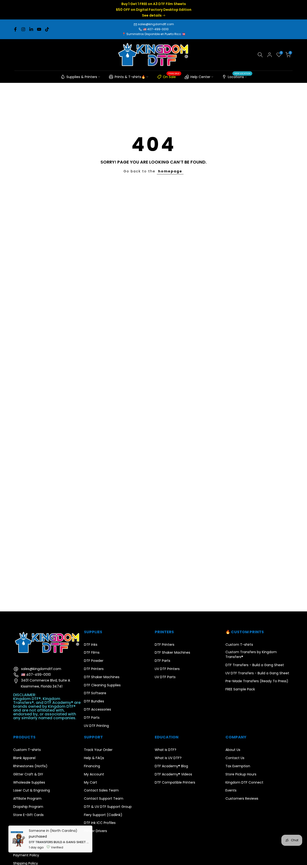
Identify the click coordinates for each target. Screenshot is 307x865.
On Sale (171, 76)
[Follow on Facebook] (15, 29)
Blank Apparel (24, 758)
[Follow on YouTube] (39, 29)
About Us (232, 750)
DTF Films (92, 652)
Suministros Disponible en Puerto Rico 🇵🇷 (155, 34)
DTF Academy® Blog (171, 766)
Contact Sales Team (101, 790)
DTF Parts (92, 717)
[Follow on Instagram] (23, 29)
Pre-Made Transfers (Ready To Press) (256, 681)
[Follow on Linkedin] (31, 29)
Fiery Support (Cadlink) (103, 815)
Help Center (200, 76)
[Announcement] (154, 9)
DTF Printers (94, 669)
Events (230, 790)
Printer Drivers (95, 831)
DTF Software (95, 693)
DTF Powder (93, 660)
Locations (239, 76)
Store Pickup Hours (240, 774)
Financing (92, 766)
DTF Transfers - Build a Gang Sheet (254, 665)
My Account (94, 774)
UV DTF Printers (167, 669)
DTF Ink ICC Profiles (100, 823)
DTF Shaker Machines (101, 677)
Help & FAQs (94, 758)
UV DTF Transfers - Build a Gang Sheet (257, 673)
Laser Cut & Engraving (31, 790)
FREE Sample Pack (240, 689)
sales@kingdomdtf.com (156, 24)
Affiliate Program (27, 798)
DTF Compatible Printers (175, 782)
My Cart (90, 782)
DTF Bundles (94, 701)
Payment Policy (26, 855)
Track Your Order (98, 750)
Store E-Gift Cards (28, 815)
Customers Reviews (241, 798)
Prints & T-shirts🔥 (130, 76)
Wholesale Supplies (29, 782)
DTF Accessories (97, 709)
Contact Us (234, 758)
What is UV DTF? (168, 758)
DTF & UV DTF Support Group (108, 806)
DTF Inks (90, 644)
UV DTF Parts (165, 677)
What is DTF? (165, 750)
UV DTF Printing (96, 726)
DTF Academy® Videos (173, 774)
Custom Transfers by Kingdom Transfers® (251, 654)
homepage (170, 171)
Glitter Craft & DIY (28, 774)
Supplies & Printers (81, 76)
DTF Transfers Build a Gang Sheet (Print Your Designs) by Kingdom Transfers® (59, 841)
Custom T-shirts (239, 644)
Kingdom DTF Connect (244, 782)
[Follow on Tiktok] (47, 29)
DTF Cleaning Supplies (102, 685)
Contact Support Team (103, 798)
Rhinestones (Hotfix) (30, 766)
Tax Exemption (237, 766)
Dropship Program (28, 806)
